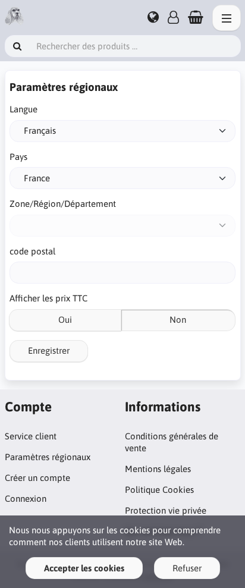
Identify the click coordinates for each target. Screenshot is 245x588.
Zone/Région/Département (63, 204)
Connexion (25, 498)
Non (177, 320)
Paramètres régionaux (47, 457)
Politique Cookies (159, 490)
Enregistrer (49, 350)
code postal (32, 251)
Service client (30, 436)
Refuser (187, 568)
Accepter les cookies (84, 568)
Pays (18, 157)
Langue (23, 109)
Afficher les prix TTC (48, 298)
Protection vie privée (165, 510)
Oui (65, 320)
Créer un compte (37, 478)
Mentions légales (158, 469)
